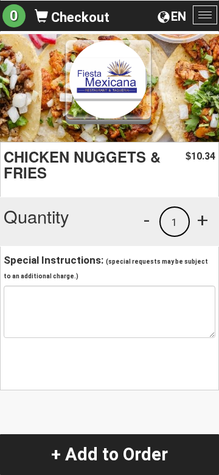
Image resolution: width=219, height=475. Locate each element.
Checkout (78, 17)
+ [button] (202, 219)
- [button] (147, 219)
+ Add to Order (109, 454)
